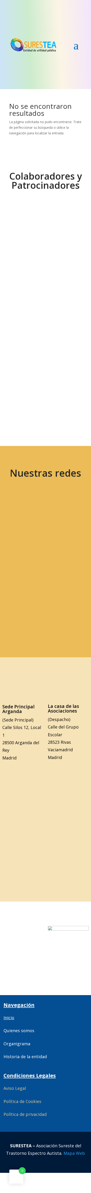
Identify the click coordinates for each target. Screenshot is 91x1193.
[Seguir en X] (28, 512)
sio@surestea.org (45, 610)
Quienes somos (19, 1030)
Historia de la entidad (25, 1056)
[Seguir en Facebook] (61, 512)
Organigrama (17, 1043)
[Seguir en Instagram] (28, 541)
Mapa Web (74, 1153)
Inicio (9, 1017)
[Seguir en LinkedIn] (61, 541)
